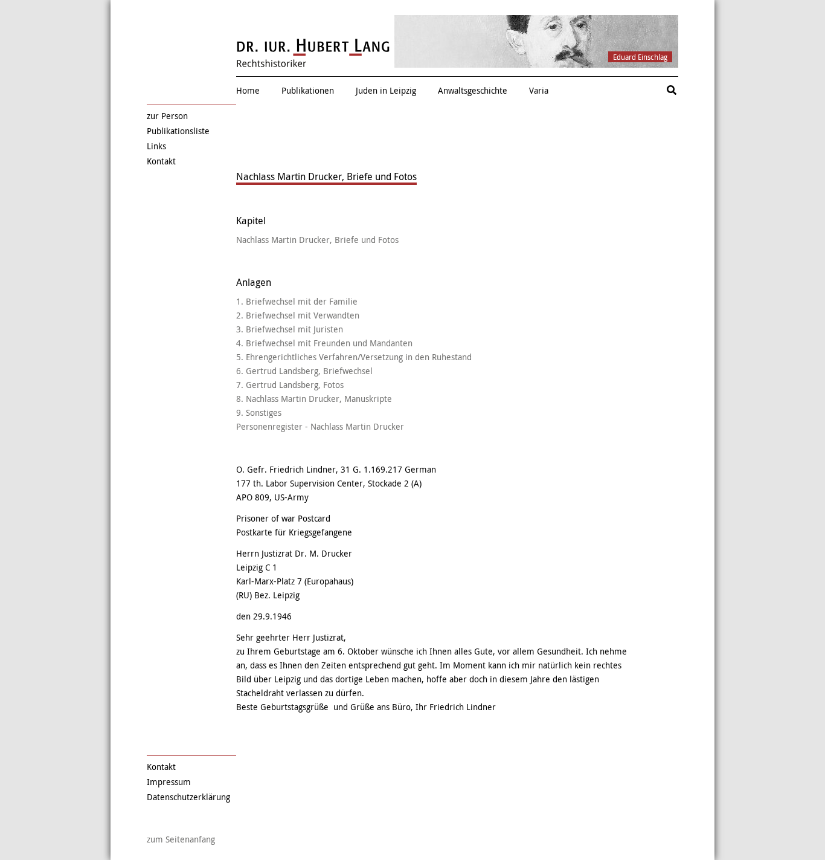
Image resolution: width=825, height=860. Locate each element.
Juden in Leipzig (386, 90)
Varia (538, 90)
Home (248, 90)
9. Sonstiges (258, 412)
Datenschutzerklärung (188, 797)
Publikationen (307, 90)
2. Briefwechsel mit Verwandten (297, 315)
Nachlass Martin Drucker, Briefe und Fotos (317, 239)
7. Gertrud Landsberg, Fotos (290, 384)
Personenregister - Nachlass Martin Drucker (320, 426)
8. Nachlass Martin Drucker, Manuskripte (314, 398)
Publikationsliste (178, 131)
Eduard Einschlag (640, 57)
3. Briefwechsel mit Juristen (289, 329)
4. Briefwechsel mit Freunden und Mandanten (324, 343)
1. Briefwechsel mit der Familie (297, 301)
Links (156, 146)
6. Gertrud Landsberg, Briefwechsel (304, 371)
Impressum (169, 781)
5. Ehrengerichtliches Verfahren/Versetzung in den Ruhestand (354, 357)
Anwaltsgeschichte (472, 90)
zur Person (167, 115)
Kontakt (161, 161)
